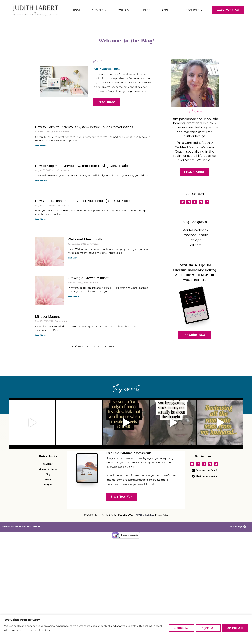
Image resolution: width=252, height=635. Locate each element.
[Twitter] (182, 202)
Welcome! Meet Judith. (85, 239)
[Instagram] (188, 202)
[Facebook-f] (194, 202)
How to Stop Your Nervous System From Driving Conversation (82, 166)
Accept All (235, 628)
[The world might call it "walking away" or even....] (32, 422)
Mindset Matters (47, 316)
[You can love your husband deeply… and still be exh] (79, 422)
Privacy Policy (161, 515)
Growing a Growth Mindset (88, 278)
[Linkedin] (201, 202)
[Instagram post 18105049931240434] (126, 422)
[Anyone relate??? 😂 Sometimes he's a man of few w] (220, 422)
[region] (126, 625)
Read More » (41, 146)
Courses (123, 10)
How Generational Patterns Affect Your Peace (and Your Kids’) (82, 201)
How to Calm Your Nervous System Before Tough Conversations (84, 127)
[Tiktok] (207, 202)
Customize (181, 628)
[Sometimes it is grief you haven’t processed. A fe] (173, 422)
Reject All (208, 628)
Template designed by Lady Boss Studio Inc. (21, 526)
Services (97, 10)
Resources (192, 10)
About (166, 10)
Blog (146, 10)
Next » (112, 347)
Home (77, 10)
